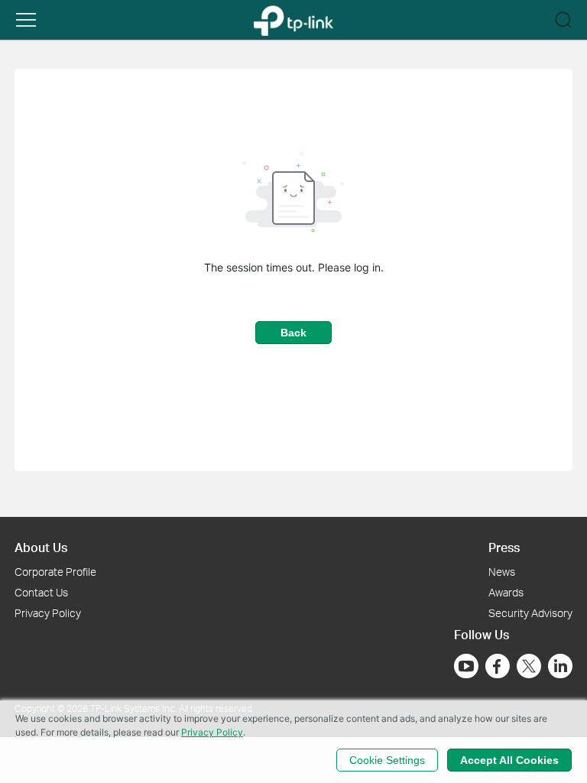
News (501, 571)
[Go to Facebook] (497, 666)
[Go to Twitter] (529, 667)
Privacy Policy (48, 612)
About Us (41, 547)
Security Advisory (530, 612)
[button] (26, 20)
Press (504, 547)
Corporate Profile (55, 571)
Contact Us (41, 592)
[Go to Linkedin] (560, 666)
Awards (506, 592)
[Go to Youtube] (466, 666)
